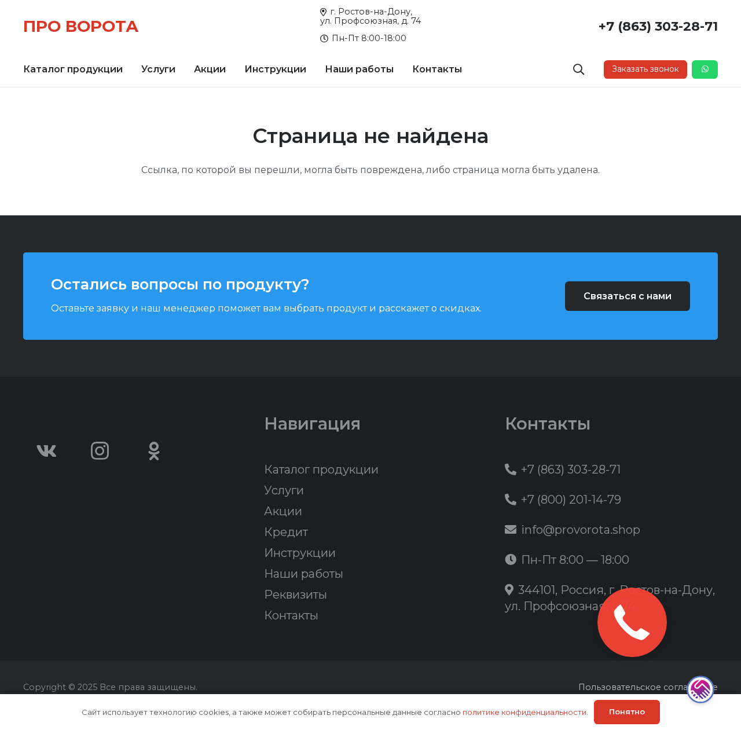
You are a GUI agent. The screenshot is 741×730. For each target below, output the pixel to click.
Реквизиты (295, 594)
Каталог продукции (321, 469)
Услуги (284, 490)
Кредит (286, 532)
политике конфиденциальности (524, 712)
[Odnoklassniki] (154, 451)
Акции (283, 511)
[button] (128, 69)
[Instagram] (100, 451)
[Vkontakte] (46, 451)
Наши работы (303, 574)
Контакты (291, 615)
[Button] (705, 69)
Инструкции (300, 553)
